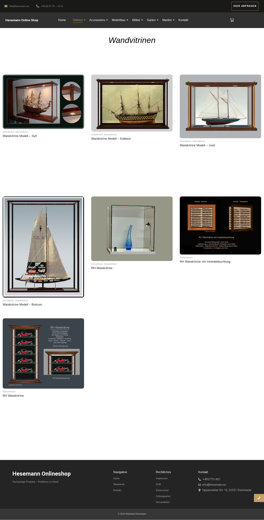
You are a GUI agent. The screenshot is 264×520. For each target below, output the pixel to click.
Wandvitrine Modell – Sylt (20, 136)
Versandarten (163, 502)
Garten (151, 20)
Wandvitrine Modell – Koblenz (111, 138)
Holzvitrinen (9, 132)
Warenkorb (118, 484)
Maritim (167, 20)
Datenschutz (162, 490)
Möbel (136, 20)
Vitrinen (78, 20)
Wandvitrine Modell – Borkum (22, 304)
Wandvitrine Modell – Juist (197, 145)
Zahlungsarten (163, 496)
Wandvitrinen (21, 132)
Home (62, 20)
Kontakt (183, 20)
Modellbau (118, 20)
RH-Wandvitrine (101, 268)
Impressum (162, 478)
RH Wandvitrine (13, 395)
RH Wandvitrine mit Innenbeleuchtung (205, 261)
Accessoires (97, 20)
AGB (158, 484)
